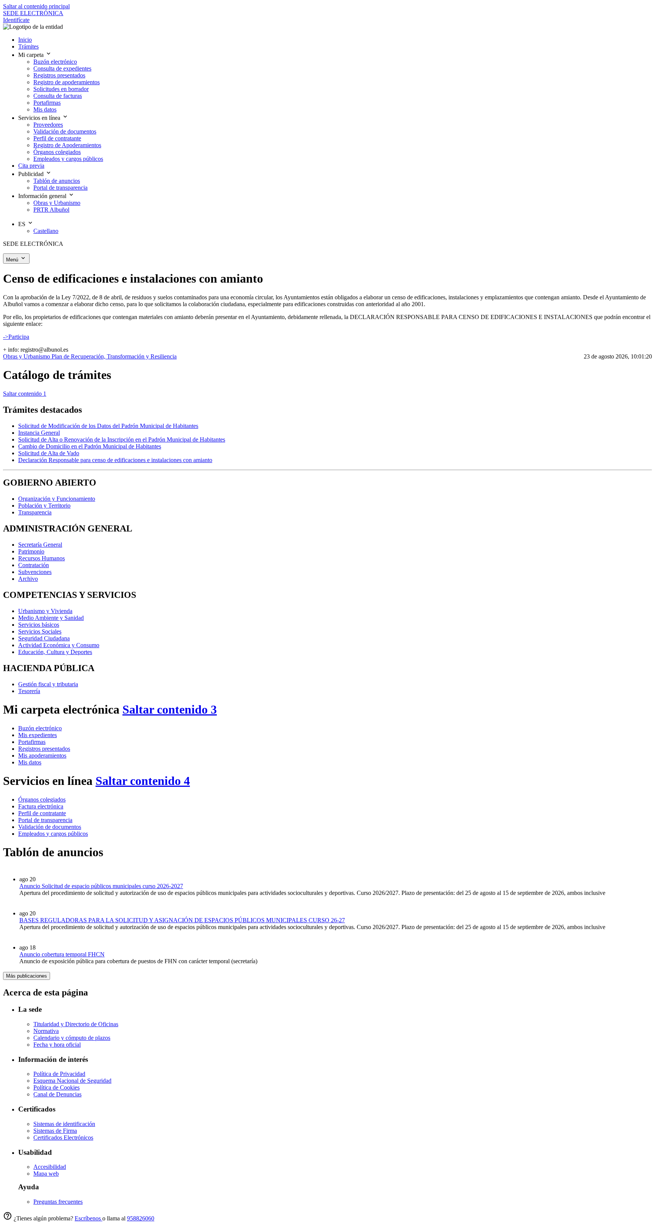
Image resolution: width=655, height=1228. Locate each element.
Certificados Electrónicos (63, 1137)
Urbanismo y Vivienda (45, 611)
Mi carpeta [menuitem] (31, 55)
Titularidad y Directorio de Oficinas (75, 1024)
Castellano (45, 231)
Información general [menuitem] (43, 196)
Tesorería (29, 691)
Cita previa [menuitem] (31, 165)
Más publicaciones (26, 976)
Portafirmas (31, 742)
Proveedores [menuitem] (48, 124)
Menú (13, 260)
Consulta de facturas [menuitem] (57, 96)
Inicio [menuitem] (25, 39)
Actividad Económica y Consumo (58, 645)
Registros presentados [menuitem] (59, 75)
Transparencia (35, 512)
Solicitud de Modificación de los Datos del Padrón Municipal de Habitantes (108, 426)
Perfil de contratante (42, 813)
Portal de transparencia (45, 820)
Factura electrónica (40, 806)
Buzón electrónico (40, 728)
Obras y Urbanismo (27, 356)
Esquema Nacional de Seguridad (72, 1080)
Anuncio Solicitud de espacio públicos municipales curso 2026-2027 (101, 886)
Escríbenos (88, 1218)
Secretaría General (40, 544)
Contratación (33, 565)
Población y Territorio (44, 505)
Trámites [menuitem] (28, 46)
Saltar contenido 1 (24, 393)
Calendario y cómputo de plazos (71, 1038)
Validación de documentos (49, 827)
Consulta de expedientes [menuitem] (62, 68)
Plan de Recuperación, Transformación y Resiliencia (114, 356)
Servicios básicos (38, 624)
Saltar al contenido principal (36, 6)
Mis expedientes (37, 735)
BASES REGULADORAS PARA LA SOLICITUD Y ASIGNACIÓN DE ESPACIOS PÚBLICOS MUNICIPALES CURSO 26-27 (182, 920)
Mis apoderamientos (42, 755)
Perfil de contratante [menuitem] (57, 138)
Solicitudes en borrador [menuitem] (61, 89)
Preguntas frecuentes (58, 1201)
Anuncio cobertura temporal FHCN (62, 954)
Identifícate (16, 20)
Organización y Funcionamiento (56, 498)
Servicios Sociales (39, 631)
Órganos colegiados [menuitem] (57, 152)
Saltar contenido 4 (143, 781)
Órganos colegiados (42, 799)
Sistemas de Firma (55, 1130)
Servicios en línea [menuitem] (40, 118)
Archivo (28, 578)
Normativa (46, 1031)
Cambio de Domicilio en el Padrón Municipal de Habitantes (89, 446)
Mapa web (46, 1173)
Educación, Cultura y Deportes (55, 652)
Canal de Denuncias (57, 1094)
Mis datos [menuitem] (44, 109)
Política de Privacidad (59, 1074)
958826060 (140, 1218)
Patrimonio (31, 551)
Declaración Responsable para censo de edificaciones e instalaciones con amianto (115, 460)
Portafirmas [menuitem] (47, 102)
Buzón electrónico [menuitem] (55, 61)
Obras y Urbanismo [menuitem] (56, 203)
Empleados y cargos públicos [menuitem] (68, 159)
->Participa (16, 336)
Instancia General (39, 432)
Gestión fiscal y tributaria (48, 684)
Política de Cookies (56, 1087)
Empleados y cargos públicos (53, 833)
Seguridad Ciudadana (44, 638)
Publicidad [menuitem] (31, 174)
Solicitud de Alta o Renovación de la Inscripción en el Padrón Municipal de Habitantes (121, 439)
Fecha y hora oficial (57, 1044)
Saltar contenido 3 (169, 709)
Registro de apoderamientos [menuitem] (66, 82)
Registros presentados (44, 748)
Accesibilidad (49, 1167)
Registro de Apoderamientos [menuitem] (67, 145)
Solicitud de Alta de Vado (48, 453)
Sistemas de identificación (64, 1124)
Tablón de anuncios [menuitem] (56, 181)
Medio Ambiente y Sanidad (51, 618)
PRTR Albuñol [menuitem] (51, 209)
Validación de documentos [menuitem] (64, 131)
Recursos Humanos (41, 558)
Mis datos (29, 762)
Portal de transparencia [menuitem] (60, 187)
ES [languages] (22, 224)
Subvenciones (35, 572)
